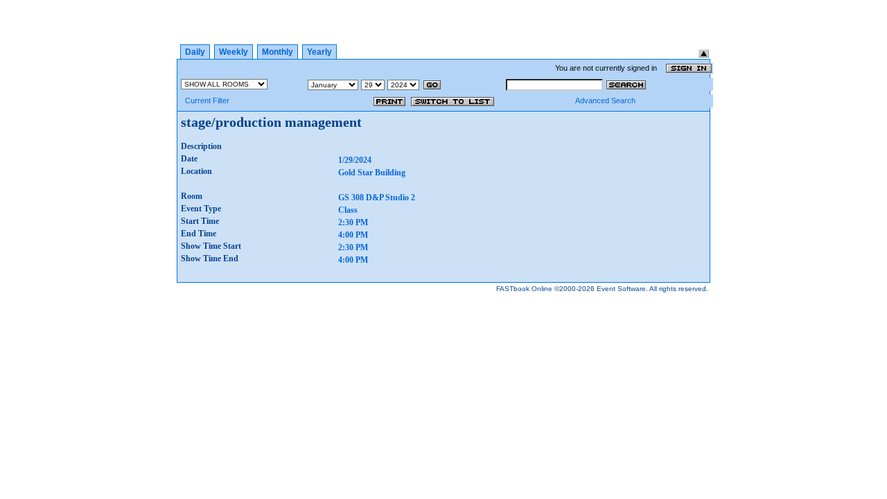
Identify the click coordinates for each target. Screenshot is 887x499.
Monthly (277, 52)
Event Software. (622, 288)
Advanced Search (605, 100)
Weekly (233, 52)
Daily (195, 52)
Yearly (319, 52)
